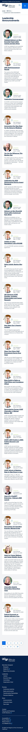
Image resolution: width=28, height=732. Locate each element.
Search (19, 5)
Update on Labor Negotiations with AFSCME (13, 242)
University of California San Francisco (11, 2)
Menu (25, 6)
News (3, 698)
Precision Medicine (8, 695)
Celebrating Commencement (13, 99)
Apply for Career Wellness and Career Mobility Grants (13, 556)
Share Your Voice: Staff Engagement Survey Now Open (12, 353)
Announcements (7, 700)
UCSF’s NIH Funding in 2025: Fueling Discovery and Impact (13, 441)
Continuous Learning (8, 689)
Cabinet (5, 676)
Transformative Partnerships (10, 693)
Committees (6, 680)
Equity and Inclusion (8, 691)
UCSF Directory (7, 712)
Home (3, 11)
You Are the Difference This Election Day (13, 154)
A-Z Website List (7, 723)
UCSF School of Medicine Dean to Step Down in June (13, 471)
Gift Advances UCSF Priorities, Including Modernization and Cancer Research (13, 297)
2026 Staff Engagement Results (12, 68)
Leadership (5, 674)
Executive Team (7, 678)
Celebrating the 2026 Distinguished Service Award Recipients (13, 182)
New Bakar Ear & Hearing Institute (12, 326)
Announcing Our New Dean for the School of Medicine (13, 127)
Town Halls (6, 704)
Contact (4, 709)
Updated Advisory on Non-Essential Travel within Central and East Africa (13, 41)
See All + (9, 11)
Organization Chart (8, 682)
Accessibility (6, 718)
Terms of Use (6, 721)
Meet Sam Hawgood (7, 665)
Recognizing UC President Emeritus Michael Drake (13, 527)
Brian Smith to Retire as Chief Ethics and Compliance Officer (13, 382)
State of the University (9, 671)
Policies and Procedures (8, 711)
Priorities (4, 687)
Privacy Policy (6, 720)
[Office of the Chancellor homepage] (8, 6)
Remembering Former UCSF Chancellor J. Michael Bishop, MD (13, 411)
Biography (6, 667)
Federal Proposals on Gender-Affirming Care (11, 615)
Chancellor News (7, 702)
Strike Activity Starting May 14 (13, 265)
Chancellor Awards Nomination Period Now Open (12, 588)
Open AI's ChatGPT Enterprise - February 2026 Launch (13, 498)
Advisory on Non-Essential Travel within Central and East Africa (13, 212)
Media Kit (6, 669)
